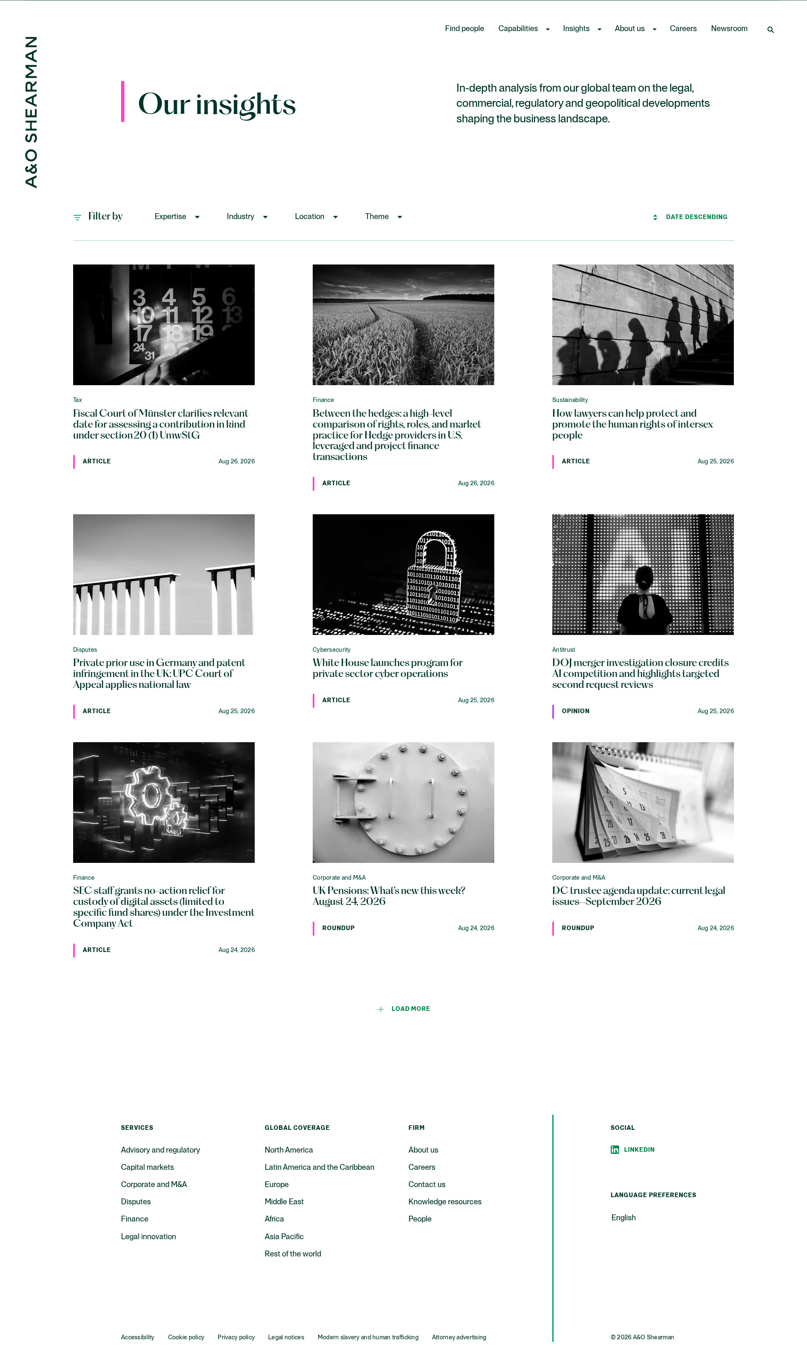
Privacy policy (236, 1337)
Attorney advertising (459, 1337)
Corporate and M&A (154, 1185)
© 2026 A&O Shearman (642, 1337)
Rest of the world (293, 1254)
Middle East (284, 1202)
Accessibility (138, 1337)
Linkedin (639, 1150)
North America (289, 1150)
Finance (134, 1219)
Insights (576, 29)
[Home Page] (31, 186)
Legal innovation (148, 1237)
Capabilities (518, 29)
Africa (274, 1219)
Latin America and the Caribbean (319, 1167)
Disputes (136, 1202)
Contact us (427, 1185)
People (420, 1219)
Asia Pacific (284, 1237)
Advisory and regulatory (160, 1150)
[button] (178, 217)
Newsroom (729, 29)
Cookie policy (186, 1337)
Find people (464, 29)
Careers (683, 29)
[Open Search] (772, 29)
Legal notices (286, 1337)
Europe (277, 1185)
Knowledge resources (445, 1202)
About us (630, 29)
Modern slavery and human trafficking (368, 1337)
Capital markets (147, 1167)
